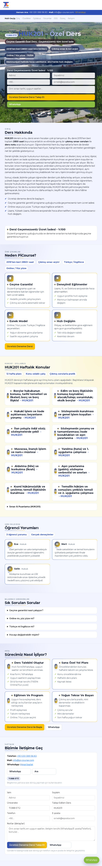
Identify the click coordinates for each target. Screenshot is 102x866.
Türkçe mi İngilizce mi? (21, 626)
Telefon (11, 813)
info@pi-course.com (23, 760)
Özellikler (26, 18)
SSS (56, 18)
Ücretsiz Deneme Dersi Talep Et (26, 97)
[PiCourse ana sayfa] (6, 4)
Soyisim (56, 792)
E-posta (56, 813)
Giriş (18, 18)
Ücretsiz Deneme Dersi (20, 346)
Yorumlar (47, 18)
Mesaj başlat (26, 764)
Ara (36, 771)
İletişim (71, 18)
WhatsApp (80, 12)
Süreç (62, 18)
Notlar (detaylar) (16, 823)
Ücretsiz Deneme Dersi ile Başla (24, 727)
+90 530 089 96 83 (27, 756)
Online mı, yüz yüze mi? (21, 618)
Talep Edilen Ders (61, 803)
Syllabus (37, 18)
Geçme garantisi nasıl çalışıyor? (26, 610)
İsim (9, 792)
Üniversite (12, 803)
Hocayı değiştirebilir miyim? (24, 635)
